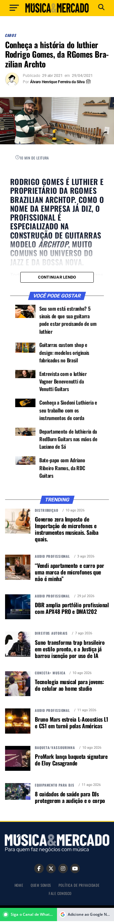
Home (19, 885)
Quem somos (41, 885)
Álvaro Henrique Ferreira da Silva (57, 82)
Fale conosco (60, 893)
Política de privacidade (79, 885)
